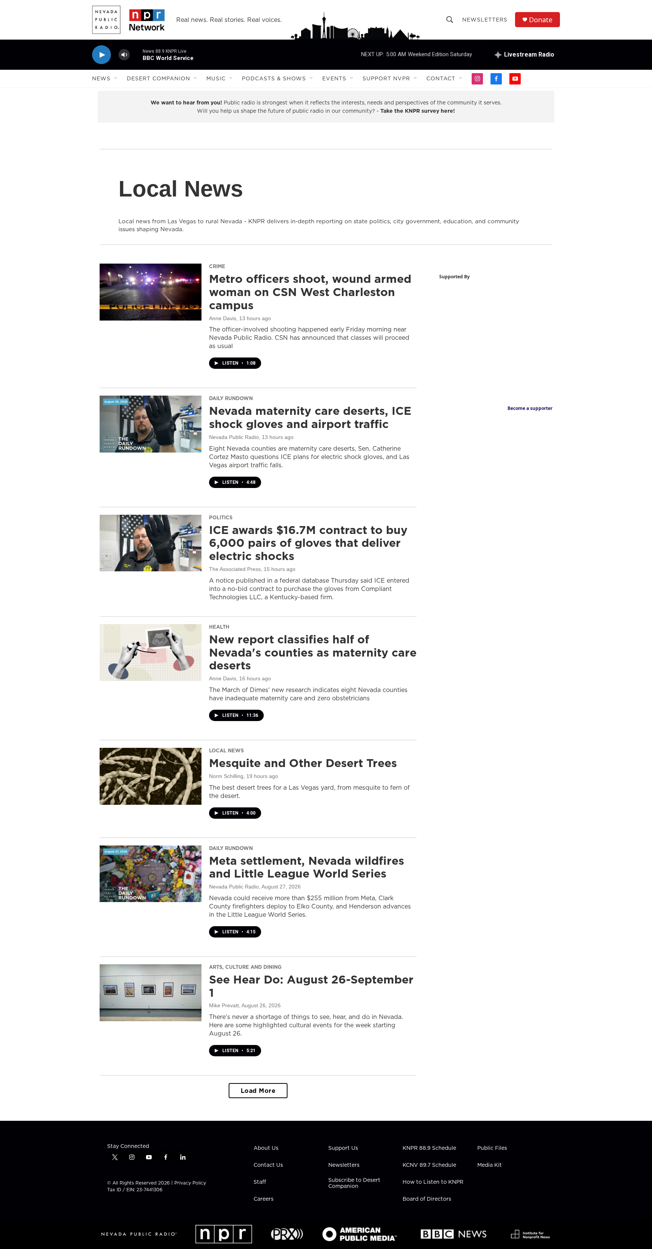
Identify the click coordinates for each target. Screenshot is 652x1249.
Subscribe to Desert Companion (354, 1183)
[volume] (124, 54)
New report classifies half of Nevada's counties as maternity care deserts (313, 652)
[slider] (136, 54)
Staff (260, 1182)
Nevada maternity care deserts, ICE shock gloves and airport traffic (310, 417)
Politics (220, 517)
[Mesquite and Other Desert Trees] (150, 776)
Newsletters (484, 19)
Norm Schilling (226, 776)
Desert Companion (158, 78)
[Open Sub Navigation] (116, 78)
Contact (440, 78)
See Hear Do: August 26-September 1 (311, 985)
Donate (540, 20)
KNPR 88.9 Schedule (429, 1148)
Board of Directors (427, 1199)
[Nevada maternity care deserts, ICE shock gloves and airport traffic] (150, 424)
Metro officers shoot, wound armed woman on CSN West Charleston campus (310, 292)
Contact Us (268, 1165)
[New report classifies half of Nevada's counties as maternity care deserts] (150, 652)
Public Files (492, 1148)
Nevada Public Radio (234, 437)
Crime (217, 266)
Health (219, 626)
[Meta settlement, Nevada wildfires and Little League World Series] (150, 873)
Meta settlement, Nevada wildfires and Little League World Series (306, 867)
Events (334, 78)
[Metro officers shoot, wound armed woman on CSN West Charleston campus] (150, 292)
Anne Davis (222, 318)
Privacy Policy (190, 1183)
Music (216, 78)
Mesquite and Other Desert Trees (303, 763)
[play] (101, 55)
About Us (266, 1148)
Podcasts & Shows (274, 78)
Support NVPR (386, 78)
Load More (258, 1090)
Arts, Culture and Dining (245, 967)
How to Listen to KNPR (433, 1182)
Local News (226, 750)
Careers (264, 1199)
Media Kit (489, 1165)
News (101, 78)
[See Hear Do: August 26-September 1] (150, 992)
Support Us (343, 1148)
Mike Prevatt (224, 1005)
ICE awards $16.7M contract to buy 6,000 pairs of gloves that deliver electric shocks (308, 543)
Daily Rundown (231, 398)
